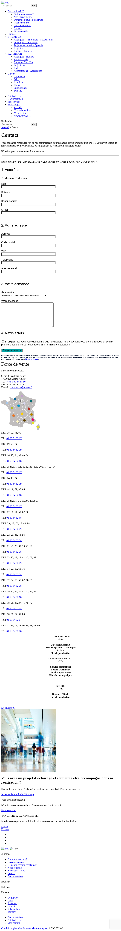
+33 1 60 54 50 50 (16, 381)
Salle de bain (20, 87)
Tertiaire (18, 90)
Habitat (17, 85)
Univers (11, 73)
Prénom (5, 192)
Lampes (11, 34)
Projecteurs (19, 65)
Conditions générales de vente (16, 928)
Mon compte (14, 923)
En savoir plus (8, 707)
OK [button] (33, 6)
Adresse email (9, 268)
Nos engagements (23, 17)
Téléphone (7, 259)
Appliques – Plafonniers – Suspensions (33, 39)
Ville (3, 251)
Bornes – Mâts (21, 59)
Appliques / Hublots (24, 56)
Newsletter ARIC (22, 25)
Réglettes (18, 48)
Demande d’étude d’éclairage (28, 19)
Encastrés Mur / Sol (23, 62)
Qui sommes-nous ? (24, 14)
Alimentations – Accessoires (28, 70)
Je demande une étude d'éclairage (17, 794)
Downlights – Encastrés (25, 42)
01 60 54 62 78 (14, 540)
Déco (16, 79)
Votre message (9, 300)
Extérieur (18, 82)
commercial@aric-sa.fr (21, 387)
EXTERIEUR (15, 53)
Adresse (5, 233)
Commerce (19, 76)
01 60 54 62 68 (14, 461)
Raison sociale (9, 201)
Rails (16, 68)
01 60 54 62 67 (14, 438)
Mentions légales (31, 359)
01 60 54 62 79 (14, 449)
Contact (18, 28)
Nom (3, 183)
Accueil (5, 127)
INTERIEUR (14, 36)
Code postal (8, 242)
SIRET (4, 209)
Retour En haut (5, 828)
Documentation (21, 31)
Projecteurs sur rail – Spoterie (28, 45)
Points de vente (15, 920)
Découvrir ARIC (16, 11)
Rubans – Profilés (23, 51)
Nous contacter (8, 810)
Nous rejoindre (21, 22)
